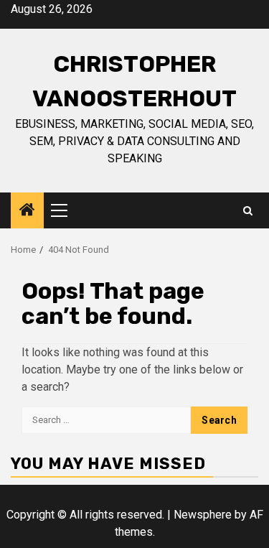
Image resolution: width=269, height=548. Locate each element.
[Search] (248, 211)
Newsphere (203, 514)
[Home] (27, 211)
